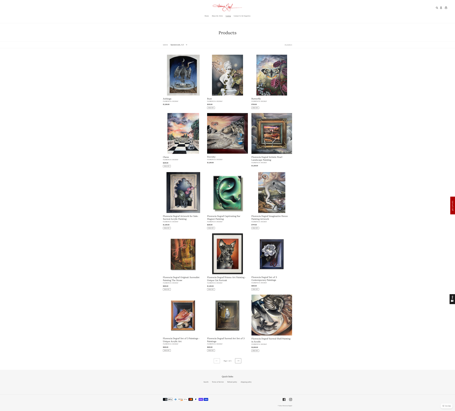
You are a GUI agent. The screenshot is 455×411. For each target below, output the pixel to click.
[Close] (258, 189)
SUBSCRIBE (228, 213)
